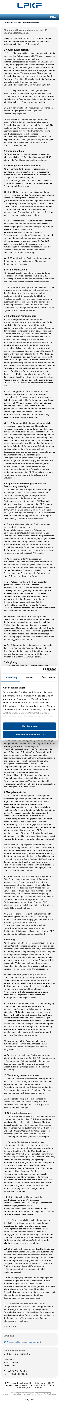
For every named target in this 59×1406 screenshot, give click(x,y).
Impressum (13, 1393)
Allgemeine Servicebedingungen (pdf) (24, 1342)
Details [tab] (29, 677)
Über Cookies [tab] (48, 677)
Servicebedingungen (47, 1395)
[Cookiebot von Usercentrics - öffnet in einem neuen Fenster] (43, 669)
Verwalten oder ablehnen (27, 734)
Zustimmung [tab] (10, 677)
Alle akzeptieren (29, 726)
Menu (53, 17)
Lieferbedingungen (30, 1395)
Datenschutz (24, 1393)
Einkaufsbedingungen (12, 1395)
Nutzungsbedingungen (40, 1393)
